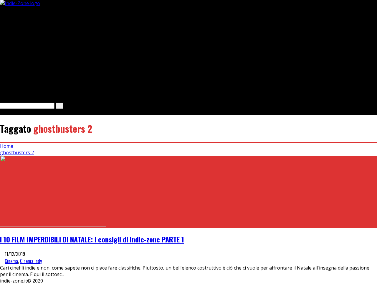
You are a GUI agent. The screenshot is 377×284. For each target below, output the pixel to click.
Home (6, 146)
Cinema (11, 261)
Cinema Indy (31, 261)
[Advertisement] (176, 47)
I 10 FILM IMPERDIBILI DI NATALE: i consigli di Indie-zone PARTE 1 (92, 239)
